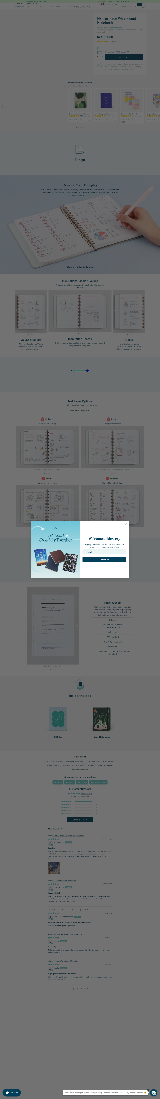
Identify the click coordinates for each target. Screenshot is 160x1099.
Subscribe (104, 559)
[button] (153, 1092)
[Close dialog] (126, 524)
